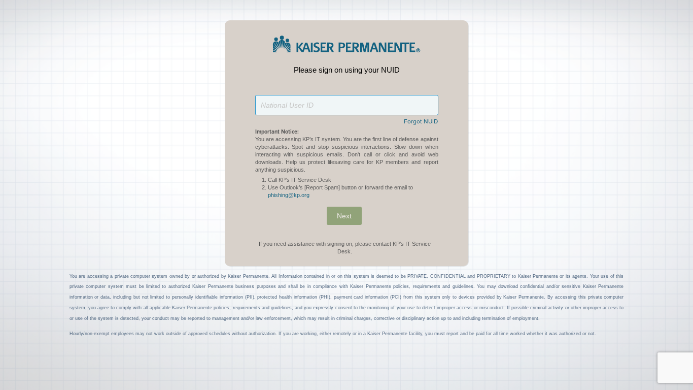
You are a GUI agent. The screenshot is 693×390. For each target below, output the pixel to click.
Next (344, 216)
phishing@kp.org (288, 195)
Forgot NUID (421, 122)
